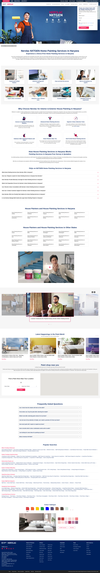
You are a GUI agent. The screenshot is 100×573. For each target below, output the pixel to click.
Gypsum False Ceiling (37, 470)
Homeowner (6, 1)
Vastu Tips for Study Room (35, 476)
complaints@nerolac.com (9, 563)
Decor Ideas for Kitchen (49, 462)
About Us (87, 544)
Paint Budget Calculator (77, 546)
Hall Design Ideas (38, 490)
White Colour (50, 548)
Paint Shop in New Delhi (63, 496)
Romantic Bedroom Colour (33, 450)
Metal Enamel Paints (38, 482)
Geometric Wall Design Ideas (81, 488)
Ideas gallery (62, 552)
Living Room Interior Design (68, 488)
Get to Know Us (79, 1)
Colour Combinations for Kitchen (8, 462)
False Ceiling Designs (19, 469)
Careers (87, 546)
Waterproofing (28, 556)
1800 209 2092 (9, 559)
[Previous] (92, 292)
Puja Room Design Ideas (57, 489)
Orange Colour (41, 554)
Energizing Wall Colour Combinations (39, 477)
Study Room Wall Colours (7, 476)
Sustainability (88, 554)
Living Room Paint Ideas (87, 456)
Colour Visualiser (76, 548)
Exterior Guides (62, 546)
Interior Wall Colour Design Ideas (44, 488)
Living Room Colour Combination (8, 456)
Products (48, 4)
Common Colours (42, 546)
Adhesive (72, 482)
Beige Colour (50, 546)
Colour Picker (75, 550)
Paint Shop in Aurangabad (42, 496)
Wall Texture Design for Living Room (73, 456)
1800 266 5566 (14, 560)
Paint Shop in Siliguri (84, 496)
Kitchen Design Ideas (56, 488)
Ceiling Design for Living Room (25, 470)
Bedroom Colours (50, 449)
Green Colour (41, 558)
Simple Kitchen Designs (38, 462)
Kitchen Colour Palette (33, 464)
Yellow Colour (41, 556)
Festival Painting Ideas (78, 489)
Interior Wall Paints (11, 482)
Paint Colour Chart (88, 489)
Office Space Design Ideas (45, 489)
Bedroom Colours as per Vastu (39, 449)
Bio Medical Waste (38, 571)
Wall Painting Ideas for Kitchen (21, 464)
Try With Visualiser (62, 527)
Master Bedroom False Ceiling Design (9, 470)
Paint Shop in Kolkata (74, 496)
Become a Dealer (64, 1)
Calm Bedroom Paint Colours (76, 449)
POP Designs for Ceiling (31, 469)
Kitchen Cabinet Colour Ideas (74, 462)
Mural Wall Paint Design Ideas (32, 489)
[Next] (94, 292)
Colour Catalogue (42, 544)
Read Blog (4, 359)
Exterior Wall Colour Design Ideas (29, 488)
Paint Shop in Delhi (53, 496)
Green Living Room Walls (48, 457)
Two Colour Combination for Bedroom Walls (23, 449)
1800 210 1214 (13, 561)
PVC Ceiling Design (52, 469)
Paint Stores (13, 496)
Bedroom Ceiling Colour (7, 450)
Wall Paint (4, 482)
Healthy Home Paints (42, 548)
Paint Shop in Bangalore (7, 497)
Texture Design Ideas (67, 489)
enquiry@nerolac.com (9, 565)
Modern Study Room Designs (8, 477)
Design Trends (62, 550)
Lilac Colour (50, 554)
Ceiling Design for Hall (41, 469)
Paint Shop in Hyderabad (29, 497)
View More (72, 527)
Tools (80, 4)
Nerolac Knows (75, 544)
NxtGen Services (56, 4)
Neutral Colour (50, 544)
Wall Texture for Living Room (44, 456)
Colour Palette (41, 550)
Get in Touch (72, 1)
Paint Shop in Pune (31, 496)
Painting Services (9, 45)
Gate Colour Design (47, 490)
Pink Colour (50, 550)
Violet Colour (41, 561)
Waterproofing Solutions (56, 482)
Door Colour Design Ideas (71, 490)
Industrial (17, 1)
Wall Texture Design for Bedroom (20, 450)
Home (3, 45)
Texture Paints (78, 482)
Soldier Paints (74, 4)
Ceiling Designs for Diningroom (77, 469)
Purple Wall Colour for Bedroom (90, 449)
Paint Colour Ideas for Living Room (21, 457)
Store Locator (92, 4)
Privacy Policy (14, 571)
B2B (12, 1)
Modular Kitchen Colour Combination (24, 462)
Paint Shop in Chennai (18, 497)
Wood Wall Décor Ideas (17, 490)
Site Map (32, 571)
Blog (62, 4)
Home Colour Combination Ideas (8, 489)
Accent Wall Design (6, 488)
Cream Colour (50, 558)
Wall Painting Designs (6, 490)
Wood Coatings (29, 482)
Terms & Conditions (21, 571)
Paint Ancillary (46, 482)
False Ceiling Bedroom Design (63, 469)
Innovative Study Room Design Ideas (21, 476)
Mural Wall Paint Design (28, 490)
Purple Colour (50, 552)
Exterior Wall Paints (20, 482)
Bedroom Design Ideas (16, 488)
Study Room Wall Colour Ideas (81, 476)
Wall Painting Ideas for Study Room (22, 477)
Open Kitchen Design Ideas (61, 462)
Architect (24, 1)
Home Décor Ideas (20, 489)
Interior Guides (62, 544)
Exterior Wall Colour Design (58, 490)
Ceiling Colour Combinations (8, 469)
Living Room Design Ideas (7, 457)
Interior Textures (65, 482)
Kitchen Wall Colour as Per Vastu (88, 462)
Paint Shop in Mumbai (21, 496)
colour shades (76, 126)
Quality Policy (27, 571)
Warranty (85, 4)
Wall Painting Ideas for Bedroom (62, 449)
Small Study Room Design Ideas (67, 476)
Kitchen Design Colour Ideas (7, 464)
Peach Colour (50, 556)
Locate (21, 389)
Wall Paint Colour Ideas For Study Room (51, 476)
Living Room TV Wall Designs (36, 457)
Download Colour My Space (91, 1)
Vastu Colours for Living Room (58, 456)
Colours (67, 4)
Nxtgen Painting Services (30, 558)
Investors (87, 548)
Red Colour (41, 552)
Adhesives (28, 554)
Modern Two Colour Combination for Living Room (27, 456)
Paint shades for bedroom (7, 449)
